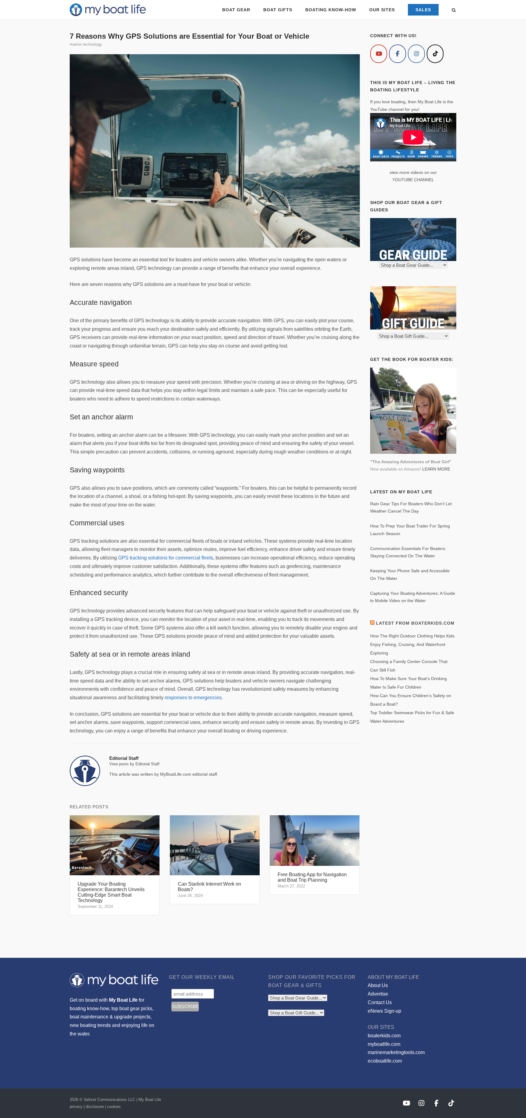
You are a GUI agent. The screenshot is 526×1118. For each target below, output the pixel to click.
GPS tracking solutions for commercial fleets (165, 557)
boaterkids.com (384, 1035)
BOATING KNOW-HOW (330, 9)
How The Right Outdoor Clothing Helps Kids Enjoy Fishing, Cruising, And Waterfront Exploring (412, 644)
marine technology (86, 44)
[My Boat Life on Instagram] (416, 53)
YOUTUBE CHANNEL (413, 179)
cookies (114, 1106)
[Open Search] (453, 10)
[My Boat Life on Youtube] (378, 53)
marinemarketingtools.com (396, 1052)
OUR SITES (382, 9)
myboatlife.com (384, 1044)
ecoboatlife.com (385, 1060)
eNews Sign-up (384, 1011)
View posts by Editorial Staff (134, 764)
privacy (76, 1106)
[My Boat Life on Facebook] (397, 53)
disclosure (95, 1106)
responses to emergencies (193, 697)
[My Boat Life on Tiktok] (435, 53)
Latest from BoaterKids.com (415, 623)
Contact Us (380, 1002)
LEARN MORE (436, 469)
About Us (378, 985)
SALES (423, 9)
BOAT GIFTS (277, 9)
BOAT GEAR (236, 9)
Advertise (378, 993)
